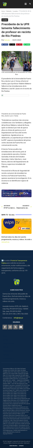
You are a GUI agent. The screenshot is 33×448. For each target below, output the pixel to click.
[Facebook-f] (5, 327)
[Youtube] (21, 327)
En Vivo (5, 340)
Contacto (21, 445)
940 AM (5, 347)
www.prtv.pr (5, 242)
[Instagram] (10, 327)
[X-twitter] (15, 327)
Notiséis (8, 11)
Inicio (3, 11)
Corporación (7, 358)
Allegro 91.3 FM (8, 343)
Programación (8, 351)
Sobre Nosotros (13, 445)
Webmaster (27, 443)
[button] (30, 3)
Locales (15, 11)
